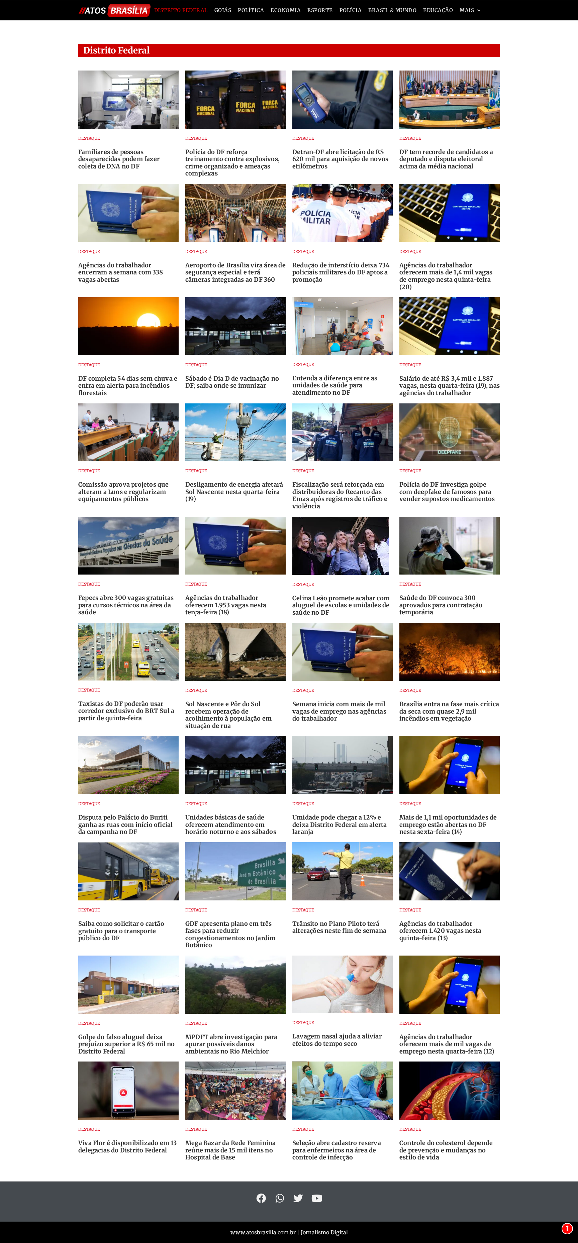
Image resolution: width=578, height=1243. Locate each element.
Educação (438, 10)
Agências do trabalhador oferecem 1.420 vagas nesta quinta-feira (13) (440, 931)
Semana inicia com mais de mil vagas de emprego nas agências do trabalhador (339, 711)
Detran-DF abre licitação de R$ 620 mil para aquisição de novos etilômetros (340, 159)
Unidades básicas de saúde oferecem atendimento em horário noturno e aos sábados (230, 825)
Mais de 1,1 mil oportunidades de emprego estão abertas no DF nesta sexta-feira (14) (448, 825)
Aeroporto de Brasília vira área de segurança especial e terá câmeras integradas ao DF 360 (235, 272)
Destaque (89, 138)
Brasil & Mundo (392, 10)
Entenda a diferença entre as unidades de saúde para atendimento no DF (335, 385)
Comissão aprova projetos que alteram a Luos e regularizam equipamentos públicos (123, 492)
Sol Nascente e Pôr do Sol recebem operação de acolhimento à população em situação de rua (228, 715)
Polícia (351, 10)
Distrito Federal (181, 10)
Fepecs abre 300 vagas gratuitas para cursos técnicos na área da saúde (126, 605)
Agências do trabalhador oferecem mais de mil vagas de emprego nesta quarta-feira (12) (446, 1044)
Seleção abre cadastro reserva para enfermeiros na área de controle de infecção (336, 1150)
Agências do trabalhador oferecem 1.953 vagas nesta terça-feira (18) (225, 605)
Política (251, 10)
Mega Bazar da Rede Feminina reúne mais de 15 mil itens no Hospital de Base (230, 1150)
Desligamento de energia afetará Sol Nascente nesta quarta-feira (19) (234, 492)
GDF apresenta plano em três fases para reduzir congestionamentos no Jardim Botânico (230, 934)
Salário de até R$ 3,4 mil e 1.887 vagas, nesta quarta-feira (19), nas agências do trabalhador (449, 386)
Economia (286, 10)
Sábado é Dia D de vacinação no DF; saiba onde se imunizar (232, 382)
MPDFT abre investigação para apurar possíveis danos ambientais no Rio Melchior (231, 1044)
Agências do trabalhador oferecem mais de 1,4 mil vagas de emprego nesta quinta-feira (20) (445, 276)
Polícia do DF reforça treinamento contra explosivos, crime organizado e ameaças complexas (232, 162)
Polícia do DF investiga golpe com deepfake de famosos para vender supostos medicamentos (447, 492)
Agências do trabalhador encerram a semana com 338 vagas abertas (120, 272)
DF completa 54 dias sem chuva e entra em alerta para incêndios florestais (127, 386)
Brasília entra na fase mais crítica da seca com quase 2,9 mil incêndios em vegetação (449, 711)
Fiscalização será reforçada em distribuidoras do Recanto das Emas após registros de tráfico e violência (339, 495)
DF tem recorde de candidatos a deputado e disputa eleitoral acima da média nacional (446, 159)
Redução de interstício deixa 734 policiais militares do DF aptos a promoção (340, 272)
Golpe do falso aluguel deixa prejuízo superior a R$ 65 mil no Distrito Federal (126, 1044)
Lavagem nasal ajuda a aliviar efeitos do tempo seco (337, 1039)
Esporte (320, 10)
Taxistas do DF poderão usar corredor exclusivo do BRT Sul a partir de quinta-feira (126, 711)
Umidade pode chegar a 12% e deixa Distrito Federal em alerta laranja (339, 825)
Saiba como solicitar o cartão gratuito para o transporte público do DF (121, 931)
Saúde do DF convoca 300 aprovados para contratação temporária (440, 605)
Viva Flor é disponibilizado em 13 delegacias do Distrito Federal (127, 1146)
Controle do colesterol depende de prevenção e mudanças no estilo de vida (446, 1150)
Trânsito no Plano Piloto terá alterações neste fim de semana (339, 927)
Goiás (222, 10)
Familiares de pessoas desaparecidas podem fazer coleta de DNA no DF (119, 159)
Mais (467, 10)
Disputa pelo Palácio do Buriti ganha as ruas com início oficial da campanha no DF (125, 825)
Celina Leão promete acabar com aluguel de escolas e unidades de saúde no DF (341, 605)
